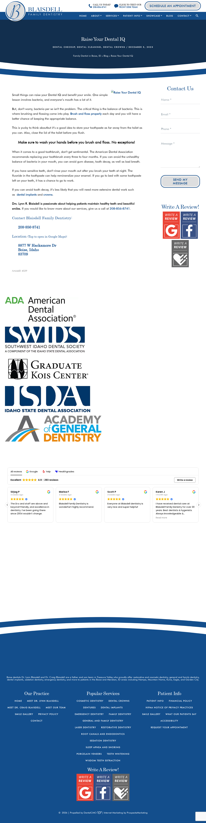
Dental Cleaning (89, 47)
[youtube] (147, 652)
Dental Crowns (114, 47)
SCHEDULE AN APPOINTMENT (173, 6)
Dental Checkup (64, 47)
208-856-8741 (120, 208)
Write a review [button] (185, 480)
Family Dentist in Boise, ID (87, 55)
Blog (106, 55)
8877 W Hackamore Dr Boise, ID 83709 (150, 639)
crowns (47, 194)
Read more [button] (161, 517)
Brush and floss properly (86, 113)
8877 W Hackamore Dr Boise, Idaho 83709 (37, 249)
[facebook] (137, 652)
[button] (197, 16)
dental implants (26, 194)
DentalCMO (90, 812)
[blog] (158, 652)
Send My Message (180, 181)
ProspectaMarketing (137, 812)
